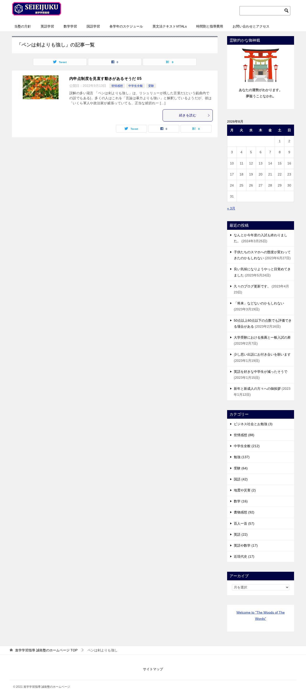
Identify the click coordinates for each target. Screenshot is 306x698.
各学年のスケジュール (126, 26)
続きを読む (187, 115)
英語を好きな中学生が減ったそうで (260, 372)
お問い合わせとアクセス (251, 26)
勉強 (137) (242, 457)
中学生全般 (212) (247, 446)
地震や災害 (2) (245, 490)
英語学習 (47, 26)
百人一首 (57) (244, 523)
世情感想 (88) (244, 435)
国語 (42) (241, 479)
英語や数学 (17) (246, 545)
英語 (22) (241, 534)
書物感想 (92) (244, 512)
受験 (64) (241, 468)
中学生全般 (135, 86)
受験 (151, 86)
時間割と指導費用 (209, 26)
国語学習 (93, 26)
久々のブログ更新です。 (252, 286)
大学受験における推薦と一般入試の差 (262, 337)
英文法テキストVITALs (170, 26)
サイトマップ (153, 669)
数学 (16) (241, 501)
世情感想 (117, 86)
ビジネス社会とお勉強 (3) (253, 424)
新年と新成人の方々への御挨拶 (257, 388)
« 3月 (231, 208)
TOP (46, 650)
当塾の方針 (22, 26)
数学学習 (70, 26)
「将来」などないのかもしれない (259, 303)
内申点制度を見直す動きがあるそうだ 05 (105, 79)
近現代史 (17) (244, 556)
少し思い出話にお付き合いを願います (262, 354)
